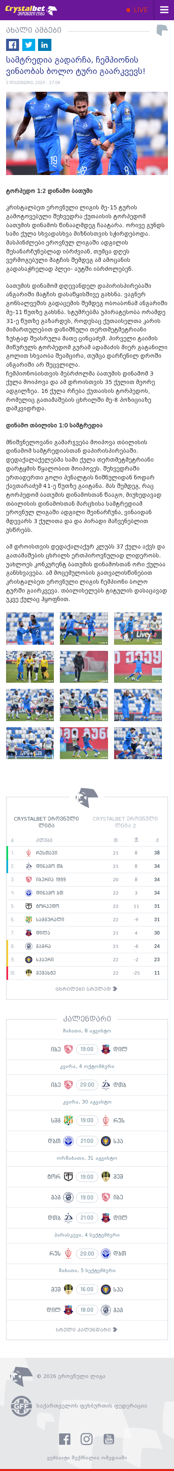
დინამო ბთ (48, 893)
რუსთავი (45, 853)
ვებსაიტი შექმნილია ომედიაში (87, 1457)
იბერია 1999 (50, 880)
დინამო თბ (48, 866)
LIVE (140, 10)
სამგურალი (49, 920)
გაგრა (42, 946)
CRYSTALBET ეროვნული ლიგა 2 (125, 823)
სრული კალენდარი (84, 1330)
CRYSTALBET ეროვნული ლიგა (46, 823)
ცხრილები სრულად (83, 989)
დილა (42, 933)
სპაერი (44, 960)
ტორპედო (46, 906)
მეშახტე (45, 973)
